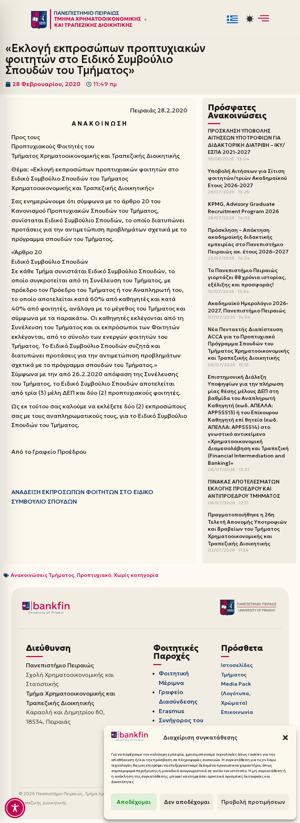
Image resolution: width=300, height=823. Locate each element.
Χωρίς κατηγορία (136, 575)
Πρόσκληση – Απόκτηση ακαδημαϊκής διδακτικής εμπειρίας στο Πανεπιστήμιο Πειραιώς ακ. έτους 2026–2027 (248, 241)
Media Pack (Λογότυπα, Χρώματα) (236, 693)
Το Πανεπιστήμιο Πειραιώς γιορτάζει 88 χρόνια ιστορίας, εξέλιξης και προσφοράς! (247, 277)
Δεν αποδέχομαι (187, 801)
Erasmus (171, 711)
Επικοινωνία (237, 712)
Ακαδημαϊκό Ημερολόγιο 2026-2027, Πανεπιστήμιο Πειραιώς (248, 307)
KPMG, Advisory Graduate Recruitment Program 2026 (243, 208)
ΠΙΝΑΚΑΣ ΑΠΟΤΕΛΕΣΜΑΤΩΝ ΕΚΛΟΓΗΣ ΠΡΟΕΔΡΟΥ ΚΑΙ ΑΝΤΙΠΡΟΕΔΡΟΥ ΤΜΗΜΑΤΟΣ (244, 488)
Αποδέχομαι (134, 801)
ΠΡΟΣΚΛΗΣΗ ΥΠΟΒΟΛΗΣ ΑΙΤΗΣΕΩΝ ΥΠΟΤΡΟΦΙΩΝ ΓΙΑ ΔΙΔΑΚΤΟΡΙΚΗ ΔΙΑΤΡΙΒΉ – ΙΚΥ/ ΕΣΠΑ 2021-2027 (246, 141)
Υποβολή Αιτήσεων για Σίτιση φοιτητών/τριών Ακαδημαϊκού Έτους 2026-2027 (247, 178)
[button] (285, 737)
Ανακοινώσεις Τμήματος (42, 575)
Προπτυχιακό (94, 575)
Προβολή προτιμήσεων (253, 801)
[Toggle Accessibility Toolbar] (15, 808)
